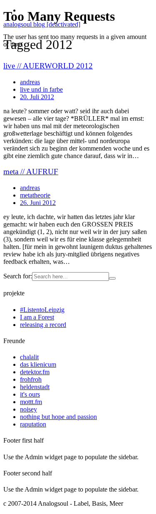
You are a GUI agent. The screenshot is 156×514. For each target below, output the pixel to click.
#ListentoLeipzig (42, 309)
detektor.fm (35, 371)
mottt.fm (31, 401)
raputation (33, 424)
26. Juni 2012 (38, 202)
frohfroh (31, 379)
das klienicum (38, 364)
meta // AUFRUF (30, 171)
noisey (28, 409)
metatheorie (35, 195)
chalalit (29, 357)
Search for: (17, 276)
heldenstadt (35, 386)
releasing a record (43, 324)
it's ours (30, 394)
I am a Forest (37, 317)
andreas (30, 187)
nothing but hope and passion (58, 416)
